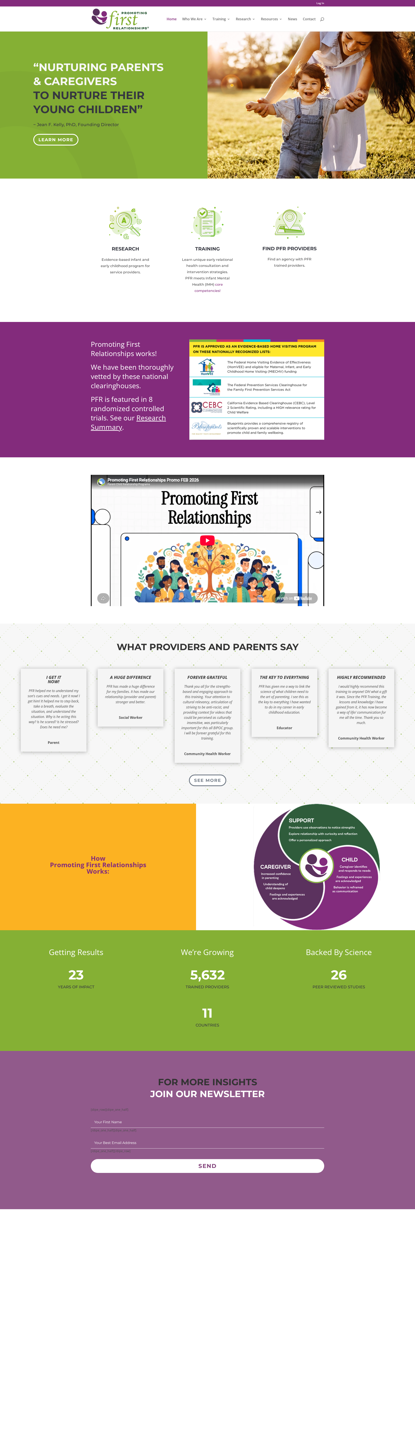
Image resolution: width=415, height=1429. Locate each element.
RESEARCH (125, 249)
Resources (269, 19)
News (292, 19)
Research (243, 19)
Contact (309, 19)
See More (207, 780)
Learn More (55, 139)
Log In (320, 3)
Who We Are (192, 19)
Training (219, 19)
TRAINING (207, 249)
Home (172, 19)
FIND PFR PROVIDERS (289, 249)
